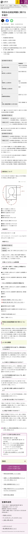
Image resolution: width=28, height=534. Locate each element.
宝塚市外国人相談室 (9, 494)
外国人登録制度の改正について (12, 484)
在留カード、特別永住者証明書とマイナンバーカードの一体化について (14, 478)
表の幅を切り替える (7, 60)
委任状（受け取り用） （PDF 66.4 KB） (13, 302)
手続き (10, 5)
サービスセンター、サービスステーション (12, 517)
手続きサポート (16, 5)
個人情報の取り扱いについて (10, 528)
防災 (17, 2)
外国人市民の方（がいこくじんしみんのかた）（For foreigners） (14, 489)
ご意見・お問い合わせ (8, 520)
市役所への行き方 (7, 515)
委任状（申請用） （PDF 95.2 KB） (12, 299)
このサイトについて (7, 526)
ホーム (6, 5)
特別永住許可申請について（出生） (12, 473)
